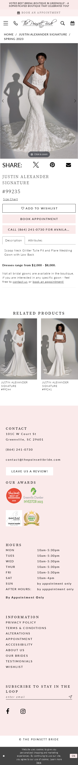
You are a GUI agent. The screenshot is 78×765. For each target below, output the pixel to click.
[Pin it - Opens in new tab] (52, 165)
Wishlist (14, 667)
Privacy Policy (21, 622)
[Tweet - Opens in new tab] (36, 165)
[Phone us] (16, 23)
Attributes (35, 240)
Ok (74, 755)
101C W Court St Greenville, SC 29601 (25, 436)
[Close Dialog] (4, 756)
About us (15, 650)
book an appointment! (48, 282)
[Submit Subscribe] (69, 697)
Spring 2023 (14, 39)
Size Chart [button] (10, 199)
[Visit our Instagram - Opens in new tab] (23, 711)
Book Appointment (39, 219)
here (38, 762)
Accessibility (19, 644)
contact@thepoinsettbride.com (33, 459)
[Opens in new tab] (14, 496)
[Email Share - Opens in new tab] (68, 165)
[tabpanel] (39, 101)
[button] (6, 23)
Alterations (18, 633)
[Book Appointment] (72, 23)
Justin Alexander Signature (43, 34)
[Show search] (62, 23)
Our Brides (17, 655)
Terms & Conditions (26, 628)
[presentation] (18, 349)
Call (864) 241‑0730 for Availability (42, 229)
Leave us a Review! (29, 471)
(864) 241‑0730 (19, 449)
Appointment (19, 639)
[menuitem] (6, 23)
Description (13, 240)
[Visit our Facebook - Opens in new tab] (8, 711)
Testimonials (19, 661)
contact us (20, 282)
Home (9, 34)
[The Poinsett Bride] (39, 23)
